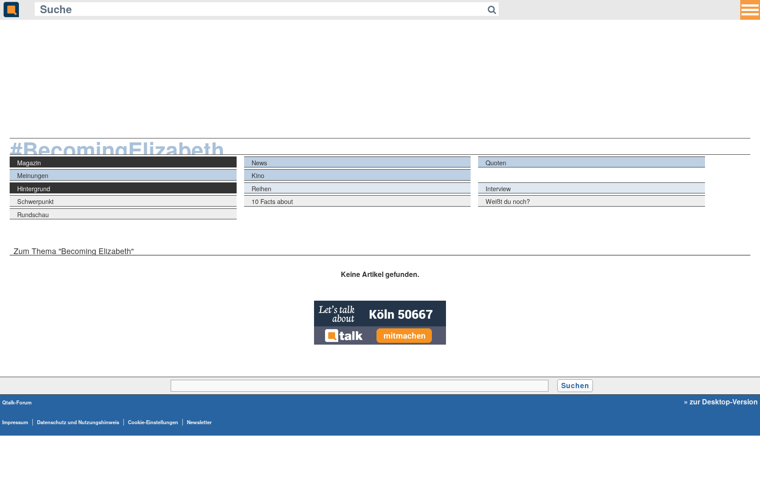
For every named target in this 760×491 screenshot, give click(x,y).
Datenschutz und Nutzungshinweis (78, 422)
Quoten (496, 162)
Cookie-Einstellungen (153, 422)
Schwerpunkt (35, 201)
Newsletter (199, 422)
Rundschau (33, 214)
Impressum (15, 422)
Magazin (29, 162)
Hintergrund (33, 188)
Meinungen (32, 175)
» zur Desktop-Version (721, 402)
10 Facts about (272, 201)
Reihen (261, 188)
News (259, 162)
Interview (498, 188)
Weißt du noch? (508, 201)
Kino (258, 175)
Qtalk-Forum (17, 402)
